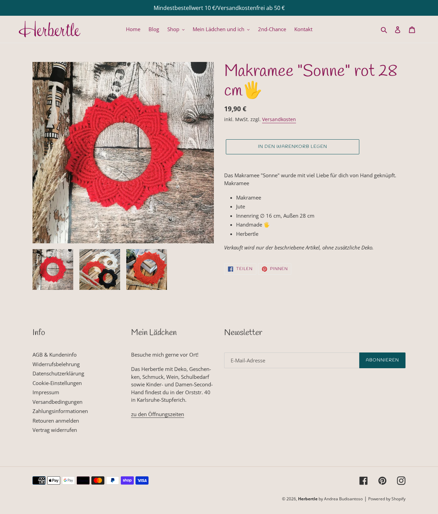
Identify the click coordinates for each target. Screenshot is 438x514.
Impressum (46, 392)
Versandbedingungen (57, 401)
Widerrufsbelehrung (56, 364)
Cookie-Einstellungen (57, 383)
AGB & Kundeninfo (55, 354)
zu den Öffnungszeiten (157, 414)
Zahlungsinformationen (60, 411)
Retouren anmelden (56, 420)
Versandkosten (279, 119)
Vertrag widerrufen (55, 429)
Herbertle (308, 499)
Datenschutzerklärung (58, 373)
